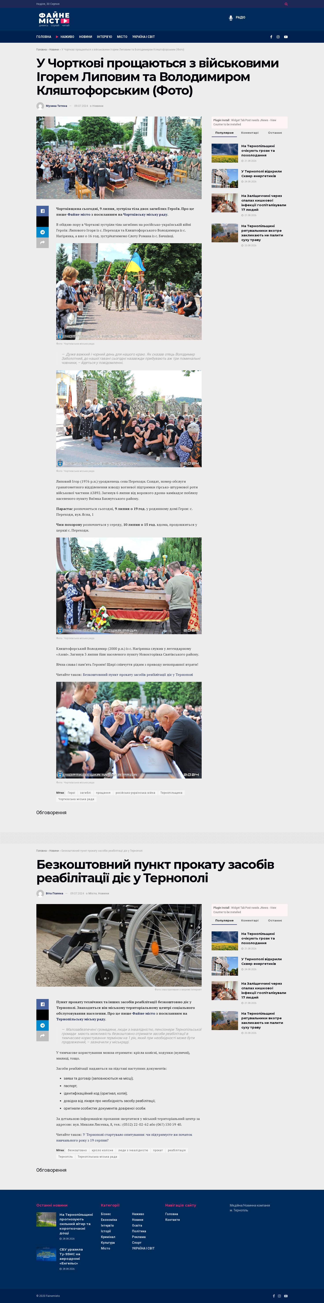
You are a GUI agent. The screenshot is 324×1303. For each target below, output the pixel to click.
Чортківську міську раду (145, 214)
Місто (92, 893)
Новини (54, 49)
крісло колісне (102, 1150)
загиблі (85, 792)
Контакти (172, 1219)
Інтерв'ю (107, 1225)
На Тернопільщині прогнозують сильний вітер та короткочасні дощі (76, 1223)
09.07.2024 (81, 106)
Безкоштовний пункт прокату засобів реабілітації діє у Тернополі (138, 674)
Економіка (109, 1219)
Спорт (137, 1242)
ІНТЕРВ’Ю (104, 37)
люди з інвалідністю (133, 1150)
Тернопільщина (171, 792)
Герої (71, 792)
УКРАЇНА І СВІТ (143, 37)
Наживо (138, 1214)
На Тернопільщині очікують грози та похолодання (258, 150)
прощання (103, 792)
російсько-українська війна (135, 792)
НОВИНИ (85, 37)
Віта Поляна (54, 893)
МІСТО (122, 37)
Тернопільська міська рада (97, 1156)
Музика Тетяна (56, 106)
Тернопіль (65, 1156)
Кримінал (108, 1237)
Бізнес (106, 1214)
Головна (41, 49)
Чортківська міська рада (76, 799)
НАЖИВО (67, 37)
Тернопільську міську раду (80, 1019)
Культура (108, 1242)
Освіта (137, 1225)
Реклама (139, 1237)
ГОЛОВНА (43, 37)
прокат (158, 1150)
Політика (139, 1231)
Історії (106, 1231)
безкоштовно (77, 1150)
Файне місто (78, 214)
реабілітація (177, 1150)
